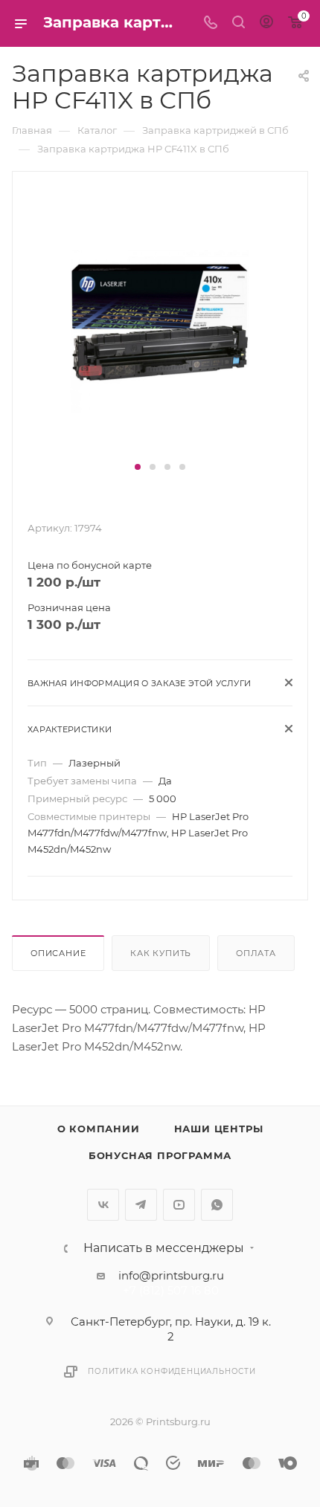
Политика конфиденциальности (172, 1371)
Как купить (160, 953)
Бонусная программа (160, 1155)
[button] (137, 467)
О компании (98, 1129)
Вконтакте (103, 1205)
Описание (58, 953)
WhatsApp (217, 1205)
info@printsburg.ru (171, 1275)
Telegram (141, 1205)
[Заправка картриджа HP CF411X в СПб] (160, 323)
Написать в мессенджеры (163, 1248)
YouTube (179, 1205)
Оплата (256, 953)
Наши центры (218, 1129)
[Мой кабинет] (266, 23)
